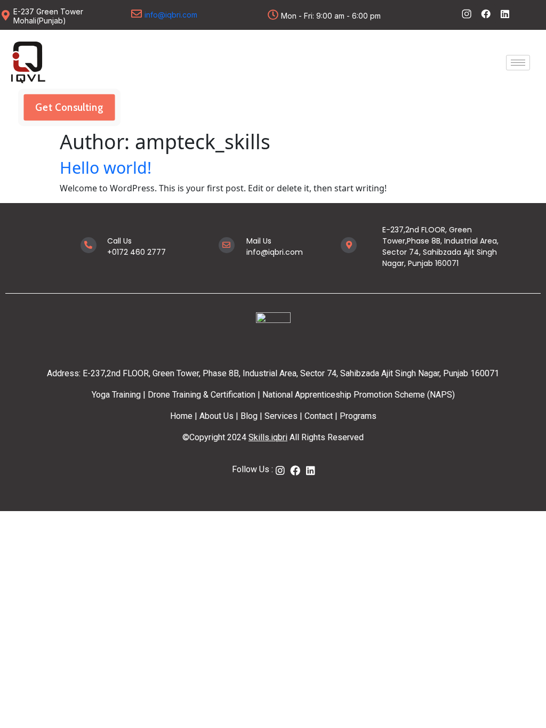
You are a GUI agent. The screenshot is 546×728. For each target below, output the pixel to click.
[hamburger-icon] (518, 62)
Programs (358, 416)
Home (181, 416)
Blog (248, 416)
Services (281, 416)
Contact (318, 416)
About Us (215, 416)
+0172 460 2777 (136, 252)
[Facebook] (295, 470)
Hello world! (105, 167)
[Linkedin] (505, 13)
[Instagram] (280, 470)
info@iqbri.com (170, 14)
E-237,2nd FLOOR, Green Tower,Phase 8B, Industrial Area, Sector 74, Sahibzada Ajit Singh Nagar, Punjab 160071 (440, 246)
